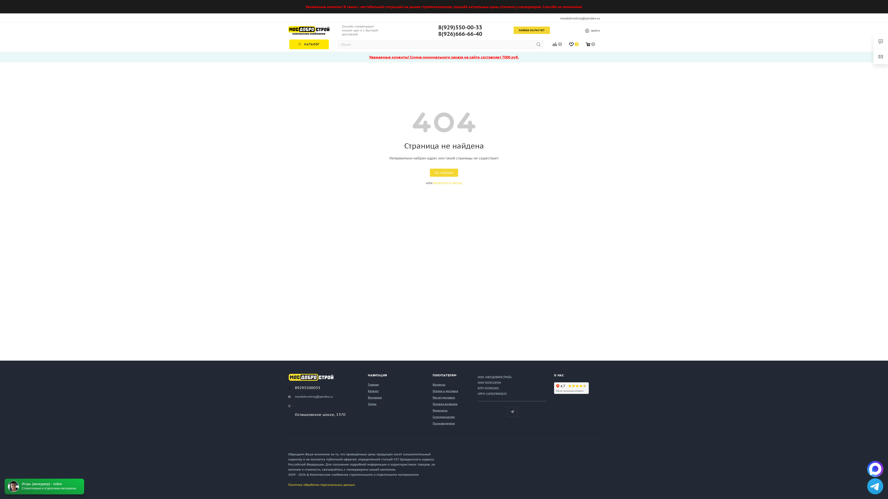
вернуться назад (447, 183)
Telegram (512, 412)
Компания (375, 397)
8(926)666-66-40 (460, 34)
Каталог (373, 391)
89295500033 (307, 387)
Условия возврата (445, 404)
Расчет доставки (444, 397)
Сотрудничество (444, 417)
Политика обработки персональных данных (321, 485)
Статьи (372, 404)
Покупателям (444, 375)
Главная (373, 384)
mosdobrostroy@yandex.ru (580, 18)
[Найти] (538, 44)
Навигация (377, 375)
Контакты (439, 384)
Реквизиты (440, 410)
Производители (444, 423)
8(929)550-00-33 (460, 27)
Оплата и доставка (445, 391)
